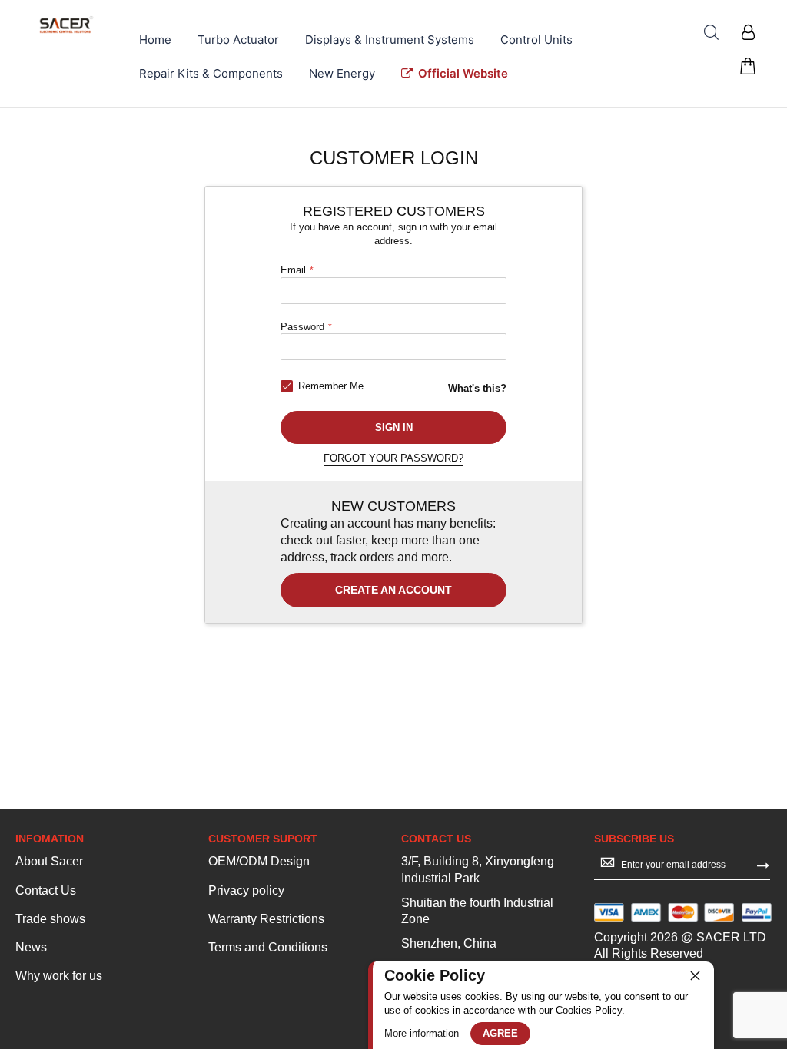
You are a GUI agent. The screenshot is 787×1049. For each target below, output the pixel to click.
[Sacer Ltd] (66, 24)
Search (711, 32)
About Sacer (49, 861)
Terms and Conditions (267, 947)
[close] (694, 975)
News (31, 947)
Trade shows (50, 918)
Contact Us (45, 890)
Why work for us (58, 975)
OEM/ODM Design (259, 861)
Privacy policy (246, 890)
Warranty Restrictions (266, 918)
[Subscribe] (763, 864)
